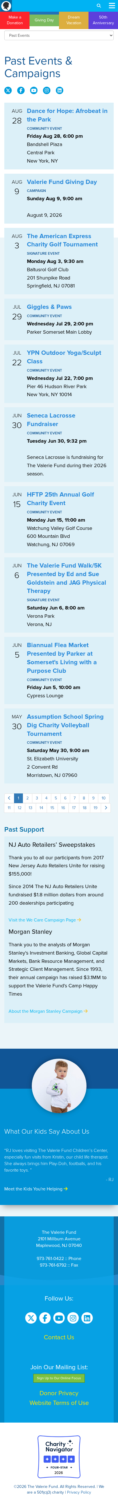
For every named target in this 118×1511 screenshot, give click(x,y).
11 (9, 807)
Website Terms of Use (59, 1403)
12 (19, 807)
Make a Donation (15, 20)
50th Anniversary (103, 20)
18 (84, 807)
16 (63, 807)
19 (95, 807)
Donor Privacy (59, 1393)
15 (52, 807)
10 (104, 798)
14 (41, 807)
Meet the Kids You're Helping (34, 1189)
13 (30, 807)
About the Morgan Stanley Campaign (46, 1011)
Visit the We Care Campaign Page (43, 920)
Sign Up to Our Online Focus (59, 1378)
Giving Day (44, 20)
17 (74, 807)
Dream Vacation (73, 20)
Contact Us (59, 1337)
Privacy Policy (79, 1492)
